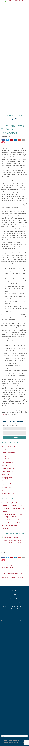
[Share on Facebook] (3, 140)
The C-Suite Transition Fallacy (11, 520)
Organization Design (8, 484)
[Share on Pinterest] (11, 140)
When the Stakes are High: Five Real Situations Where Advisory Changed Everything (13, 525)
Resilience (5, 490)
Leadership (5, 474)
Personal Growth (7, 487)
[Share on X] (7, 140)
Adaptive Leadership (8, 446)
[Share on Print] (23, 140)
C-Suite (4, 449)
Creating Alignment (8, 462)
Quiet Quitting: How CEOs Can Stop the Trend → (15, 578)
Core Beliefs (5, 459)
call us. (3, 414)
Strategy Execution (8, 493)
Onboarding (5, 481)
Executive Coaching (8, 468)
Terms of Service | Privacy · (15, 742)
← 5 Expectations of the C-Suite (11, 574)
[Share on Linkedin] (15, 140)
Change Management (8, 456)
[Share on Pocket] (3, 142)
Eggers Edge (5, 465)
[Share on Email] (19, 140)
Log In (23, 742)
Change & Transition (8, 453)
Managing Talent (7, 478)
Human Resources (7, 471)
